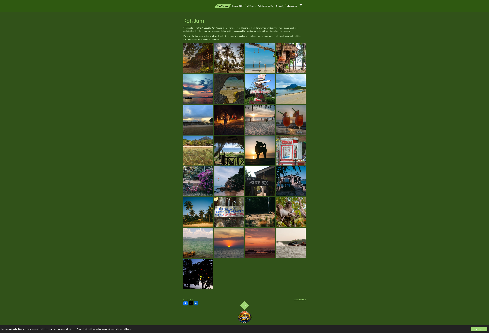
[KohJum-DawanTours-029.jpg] (198, 273)
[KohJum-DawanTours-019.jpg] (259, 181)
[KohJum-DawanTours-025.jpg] (198, 243)
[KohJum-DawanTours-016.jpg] (290, 150)
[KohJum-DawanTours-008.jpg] (290, 88)
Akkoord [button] (479, 329)
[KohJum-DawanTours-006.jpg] (229, 88)
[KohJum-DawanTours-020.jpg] (290, 181)
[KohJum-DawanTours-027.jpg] (259, 243)
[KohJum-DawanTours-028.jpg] (290, 243)
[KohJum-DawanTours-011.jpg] (229, 119)
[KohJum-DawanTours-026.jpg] (229, 243)
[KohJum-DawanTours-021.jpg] (198, 212)
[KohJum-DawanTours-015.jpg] (259, 150)
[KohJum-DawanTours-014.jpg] (229, 150)
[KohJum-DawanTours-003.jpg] (259, 58)
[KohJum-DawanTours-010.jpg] (259, 119)
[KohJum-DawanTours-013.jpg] (198, 150)
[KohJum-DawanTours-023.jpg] (259, 212)
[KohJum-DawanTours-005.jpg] (198, 88)
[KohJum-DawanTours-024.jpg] (290, 212)
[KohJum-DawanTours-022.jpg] (229, 212)
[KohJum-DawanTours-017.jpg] (198, 181)
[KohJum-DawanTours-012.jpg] (290, 119)
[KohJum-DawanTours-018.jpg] (229, 181)
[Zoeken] (301, 5)
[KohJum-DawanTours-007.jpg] (259, 88)
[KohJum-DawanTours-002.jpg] (229, 58)
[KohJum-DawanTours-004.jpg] (290, 58)
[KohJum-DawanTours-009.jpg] (198, 119)
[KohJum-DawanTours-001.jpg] (198, 58)
